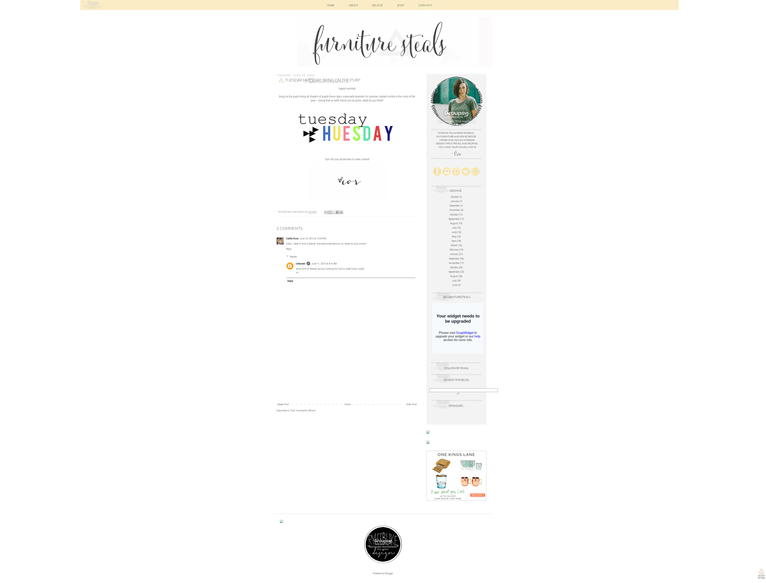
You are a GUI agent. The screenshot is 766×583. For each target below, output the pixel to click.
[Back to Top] (761, 574)
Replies (293, 256)
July (454, 227)
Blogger (389, 573)
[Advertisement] (347, 372)
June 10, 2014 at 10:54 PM (313, 238)
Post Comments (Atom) (303, 410)
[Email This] (326, 212)
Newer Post (283, 404)
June (454, 232)
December (455, 205)
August (454, 223)
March (454, 245)
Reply (288, 248)
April (454, 240)
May (454, 236)
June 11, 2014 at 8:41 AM (324, 263)
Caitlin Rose (292, 238)
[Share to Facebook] (338, 212)
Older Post (411, 404)
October (455, 196)
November (454, 209)
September (454, 218)
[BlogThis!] (330, 212)
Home (347, 404)
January (454, 201)
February (454, 249)
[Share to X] (334, 212)
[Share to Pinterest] (341, 212)
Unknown (300, 263)
